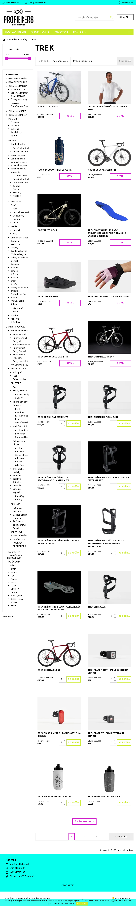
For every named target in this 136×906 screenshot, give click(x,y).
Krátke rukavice (19, 450)
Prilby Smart (19, 348)
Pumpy (14, 297)
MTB (15, 209)
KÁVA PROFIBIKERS (17, 82)
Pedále (14, 226)
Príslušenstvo (17, 301)
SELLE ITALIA (17, 599)
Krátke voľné (21, 416)
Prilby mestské (20, 361)
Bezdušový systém (16, 134)
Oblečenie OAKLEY (17, 115)
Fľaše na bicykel (19, 254)
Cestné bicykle (18, 158)
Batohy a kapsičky (17, 490)
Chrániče (17, 485)
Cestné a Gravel (21, 212)
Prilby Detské (19, 351)
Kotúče (14, 315)
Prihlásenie (128, 2)
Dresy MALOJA (18, 89)
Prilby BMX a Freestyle (19, 356)
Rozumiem (82, 903)
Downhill (17, 528)
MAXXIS (14, 585)
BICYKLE (12, 140)
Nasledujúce (121, 836)
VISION (14, 602)
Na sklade (14, 49)
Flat (15, 376)
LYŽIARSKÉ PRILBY (19, 365)
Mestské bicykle (19, 162)
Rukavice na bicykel (19, 442)
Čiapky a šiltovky (17, 480)
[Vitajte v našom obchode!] (4, 39)
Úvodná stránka (15, 32)
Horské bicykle (18, 144)
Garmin (14, 579)
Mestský (17, 196)
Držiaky (14, 274)
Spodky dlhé (21, 437)
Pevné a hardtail (21, 148)
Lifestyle (17, 518)
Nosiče (14, 284)
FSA (12, 575)
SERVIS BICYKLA (40, 32)
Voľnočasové (21, 422)
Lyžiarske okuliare (17, 510)
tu (73, 903)
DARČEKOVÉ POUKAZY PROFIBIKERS (19, 543)
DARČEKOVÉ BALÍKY (17, 78)
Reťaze (14, 271)
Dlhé (17, 419)
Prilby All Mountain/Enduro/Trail (24, 343)
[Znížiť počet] (65, 425)
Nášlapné (17, 372)
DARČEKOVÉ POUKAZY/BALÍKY (19, 534)
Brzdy (13, 281)
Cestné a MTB (20, 515)
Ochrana (15, 129)
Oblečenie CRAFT (17, 111)
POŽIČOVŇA (61, 32)
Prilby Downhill (20, 338)
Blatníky (14, 277)
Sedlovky (15, 244)
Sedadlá (15, 241)
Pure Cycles (16, 595)
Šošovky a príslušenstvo (20, 523)
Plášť (13, 205)
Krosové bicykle (19, 165)
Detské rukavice (19, 463)
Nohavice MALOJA (19, 93)
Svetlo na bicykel (19, 251)
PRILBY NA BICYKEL (20, 330)
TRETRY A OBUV (18, 368)
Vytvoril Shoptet (123, 898)
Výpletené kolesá (18, 310)
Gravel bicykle (18, 155)
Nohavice (17, 405)
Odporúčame (59, 61)
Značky (12, 565)
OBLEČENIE (16, 383)
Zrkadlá (14, 291)
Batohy (18, 499)
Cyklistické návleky (18, 470)
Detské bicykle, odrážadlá (18, 170)
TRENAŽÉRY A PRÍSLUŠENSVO (14, 557)
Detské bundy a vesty (22, 396)
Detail (70, 115)
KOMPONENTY (15, 201)
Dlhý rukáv (20, 433)
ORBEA (14, 592)
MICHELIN (15, 589)
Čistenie (15, 122)
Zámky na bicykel (19, 287)
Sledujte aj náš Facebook (22, 876)
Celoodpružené (20, 151)
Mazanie (15, 125)
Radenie (15, 264)
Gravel (16, 189)
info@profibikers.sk (37, 2)
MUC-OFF (12, 119)
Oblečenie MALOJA (17, 86)
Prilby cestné (19, 334)
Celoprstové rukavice (21, 456)
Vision (13, 605)
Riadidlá (14, 267)
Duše (15, 222)
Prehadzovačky (18, 294)
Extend (14, 572)
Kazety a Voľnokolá (15, 320)
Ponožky (17, 475)
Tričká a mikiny (20, 402)
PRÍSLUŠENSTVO (16, 327)
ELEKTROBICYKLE (19, 175)
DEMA (13, 569)
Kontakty (79, 32)
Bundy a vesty (20, 390)
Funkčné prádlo (20, 426)
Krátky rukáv (21, 430)
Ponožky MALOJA (19, 106)
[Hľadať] (111, 17)
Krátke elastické (19, 411)
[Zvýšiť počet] (65, 422)
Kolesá (14, 304)
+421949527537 (13, 2)
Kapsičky (19, 496)
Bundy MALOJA (18, 96)
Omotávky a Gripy (19, 237)
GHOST (14, 582)
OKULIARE (15, 504)
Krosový (17, 192)
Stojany (14, 247)
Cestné (16, 186)
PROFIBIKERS (68, 885)
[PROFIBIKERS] (35, 17)
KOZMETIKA (14, 552)
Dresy (16, 387)
